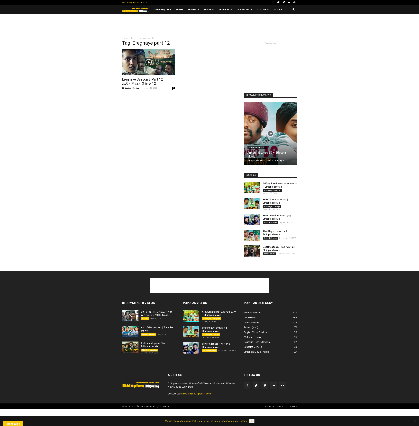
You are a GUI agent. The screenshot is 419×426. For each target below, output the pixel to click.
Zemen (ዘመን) (251, 327)
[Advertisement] (209, 25)
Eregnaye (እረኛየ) (129, 74)
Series (207, 9)
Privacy (293, 406)
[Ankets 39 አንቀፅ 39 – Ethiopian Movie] (270, 134)
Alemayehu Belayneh (272, 190)
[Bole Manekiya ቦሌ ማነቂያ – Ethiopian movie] (130, 347)
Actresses (243, 9)
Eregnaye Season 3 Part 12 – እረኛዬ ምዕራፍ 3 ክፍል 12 (144, 81)
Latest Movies (251, 322)
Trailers (224, 9)
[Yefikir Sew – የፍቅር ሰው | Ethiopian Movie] (252, 203)
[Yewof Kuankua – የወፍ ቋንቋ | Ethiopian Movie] (252, 219)
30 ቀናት (145, 318)
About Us (269, 406)
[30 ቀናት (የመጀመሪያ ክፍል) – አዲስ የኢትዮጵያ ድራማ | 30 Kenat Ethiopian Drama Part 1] (130, 315)
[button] (293, 9)
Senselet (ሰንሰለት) (253, 346)
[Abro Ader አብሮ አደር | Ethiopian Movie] (130, 331)
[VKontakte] (289, 2)
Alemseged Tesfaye (272, 206)
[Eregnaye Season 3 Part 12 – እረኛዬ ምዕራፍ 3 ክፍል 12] (148, 62)
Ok (251, 421)
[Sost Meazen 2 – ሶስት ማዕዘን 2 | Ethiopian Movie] (252, 251)
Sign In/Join (161, 9)
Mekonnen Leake (253, 337)
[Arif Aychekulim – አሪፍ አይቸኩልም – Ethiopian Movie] (252, 187)
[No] (415, 421)
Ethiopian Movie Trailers (256, 351)
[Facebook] (272, 2)
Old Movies (250, 317)
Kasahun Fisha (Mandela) (257, 341)
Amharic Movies (257, 147)
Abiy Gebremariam (149, 350)
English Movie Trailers (255, 332)
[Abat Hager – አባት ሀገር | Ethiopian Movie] (252, 235)
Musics (277, 9)
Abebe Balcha (269, 254)
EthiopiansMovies (130, 88)
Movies (192, 9)
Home (179, 9)
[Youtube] (294, 2)
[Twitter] (278, 2)
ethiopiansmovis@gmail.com (195, 393)
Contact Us (282, 406)
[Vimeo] (283, 2)
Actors (261, 9)
